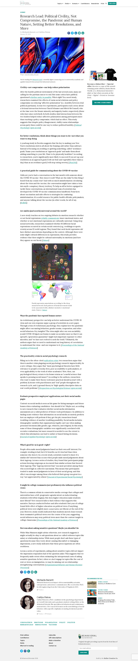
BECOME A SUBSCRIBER (102, 102)
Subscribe (112, 3)
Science (22, 12)
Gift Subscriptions (55, 638)
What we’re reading (27, 646)
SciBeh (23, 203)
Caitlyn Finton (44, 32)
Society (105, 582)
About (51, 643)
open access (35, 128)
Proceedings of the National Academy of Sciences (57, 520)
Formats (75, 3)
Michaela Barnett (28, 32)
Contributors (85, 3)
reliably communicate (50, 218)
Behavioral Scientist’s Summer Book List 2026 (106, 592)
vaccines (53, 625)
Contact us (52, 646)
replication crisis (51, 360)
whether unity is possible (40, 97)
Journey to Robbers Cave (107, 583)
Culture (100, 590)
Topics (59, 3)
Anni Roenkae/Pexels (31, 74)
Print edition (24, 635)
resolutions (41, 625)
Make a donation (55, 640)
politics (71, 622)
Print (102, 3)
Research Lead (37, 79)
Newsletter (95, 3)
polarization (51, 622)
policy (62, 622)
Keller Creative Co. (111, 658)
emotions (38, 622)
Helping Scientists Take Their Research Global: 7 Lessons (106, 601)
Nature (44, 310)
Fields (67, 3)
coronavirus (26, 622)
